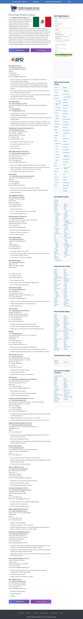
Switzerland (66, 303)
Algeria (55, 314)
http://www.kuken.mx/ (18, 239)
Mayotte (56, 292)
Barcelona (66, 299)
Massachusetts (66, 94)
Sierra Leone (66, 334)
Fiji (64, 361)
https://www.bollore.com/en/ (19, 511)
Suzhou (56, 222)
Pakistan (65, 217)
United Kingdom (67, 305)
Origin (56, 25)
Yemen (65, 256)
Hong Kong (57, 214)
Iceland (55, 301)
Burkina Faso (56, 320)
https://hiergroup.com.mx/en (19, 103)
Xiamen (56, 225)
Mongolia (65, 205)
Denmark (56, 285)
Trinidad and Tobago (68, 396)
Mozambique (66, 323)
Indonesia (56, 232)
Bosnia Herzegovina (58, 277)
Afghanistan (56, 200)
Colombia (56, 386)
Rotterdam (66, 281)
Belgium (55, 274)
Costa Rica (56, 390)
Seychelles (66, 333)
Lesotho (65, 316)
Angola (55, 316)
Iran (55, 236)
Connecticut (57, 124)
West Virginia (66, 185)
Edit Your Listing (42, 50)
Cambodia (56, 209)
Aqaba (56, 249)
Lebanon (56, 256)
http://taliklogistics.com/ (18, 262)
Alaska (55, 90)
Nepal (65, 208)
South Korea (66, 225)
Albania (55, 269)
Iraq (55, 237)
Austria (55, 272)
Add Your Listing (20, 50)
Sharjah (66, 251)
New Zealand (66, 362)
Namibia (65, 324)
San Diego (58, 107)
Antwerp (56, 276)
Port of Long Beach (58, 104)
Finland (55, 289)
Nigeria (65, 326)
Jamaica (65, 382)
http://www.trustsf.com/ (18, 197)
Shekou (56, 220)
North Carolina (66, 130)
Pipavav (56, 231)
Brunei (55, 208)
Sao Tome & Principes (68, 330)
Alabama (56, 87)
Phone (56, 50)
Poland (65, 284)
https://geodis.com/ (17, 333)
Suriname (66, 395)
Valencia (66, 300)
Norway (65, 283)
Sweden (65, 301)
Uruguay (65, 398)
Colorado (56, 121)
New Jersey (65, 122)
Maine (55, 185)
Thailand (65, 236)
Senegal (65, 331)
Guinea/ (55, 347)
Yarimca (66, 243)
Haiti (64, 379)
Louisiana (56, 182)
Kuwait (55, 252)
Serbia (65, 293)
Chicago (57, 168)
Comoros (56, 329)
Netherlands (66, 280)
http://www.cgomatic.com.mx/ (20, 533)
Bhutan (55, 206)
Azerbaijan (56, 202)
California (56, 98)
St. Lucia (65, 391)
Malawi (65, 319)
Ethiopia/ (56, 341)
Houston (66, 171)
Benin (55, 317)
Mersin (66, 241)
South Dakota (66, 159)
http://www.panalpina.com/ (18, 400)
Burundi (55, 321)
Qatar (65, 218)
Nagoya (56, 244)
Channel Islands (57, 280)
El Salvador (56, 397)
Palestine (65, 213)
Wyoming (65, 190)
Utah (64, 174)
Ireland (55, 303)
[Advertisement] (63, 69)
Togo (65, 342)
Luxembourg (66, 274)
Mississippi (65, 105)
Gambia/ (55, 344)
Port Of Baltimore (66, 91)
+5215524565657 (15, 109)
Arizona (56, 92)
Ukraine (65, 304)
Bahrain (55, 204)
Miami (57, 132)
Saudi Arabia (66, 221)
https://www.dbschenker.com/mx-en (21, 490)
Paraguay (65, 387)
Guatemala (56, 401)
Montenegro (66, 278)
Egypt (55, 336)
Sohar (65, 212)
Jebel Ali (66, 249)
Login (69, 1)
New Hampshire (66, 119)
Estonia (55, 287)
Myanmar (65, 206)
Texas (64, 164)
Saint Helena (66, 328)
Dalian (56, 212)
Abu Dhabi (66, 247)
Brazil (55, 384)
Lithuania (65, 272)
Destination (57, 29)
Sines (65, 287)
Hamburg (56, 296)
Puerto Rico (65, 147)
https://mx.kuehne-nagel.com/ (20, 468)
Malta (65, 276)
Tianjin (56, 224)
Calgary (57, 115)
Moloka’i (57, 154)
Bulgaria (55, 278)
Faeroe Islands (57, 288)
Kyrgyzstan (56, 253)
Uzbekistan (66, 252)
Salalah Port (67, 210)
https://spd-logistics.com (18, 67)
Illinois (55, 165)
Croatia (55, 281)
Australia (56, 360)
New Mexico (66, 124)
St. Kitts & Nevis (67, 390)
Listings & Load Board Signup (53, 1)
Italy (55, 305)
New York (65, 127)
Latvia (65, 270)
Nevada (65, 116)
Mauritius (65, 320)
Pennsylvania (66, 144)
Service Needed (58, 33)
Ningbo (56, 217)
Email (56, 46)
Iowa (55, 174)
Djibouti (55, 333)
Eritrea (55, 337)
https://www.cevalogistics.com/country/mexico (24, 379)
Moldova (65, 277)
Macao (56, 216)
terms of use (69, 56)
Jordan (55, 248)
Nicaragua (66, 384)
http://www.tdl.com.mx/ (18, 130)
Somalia (65, 335)
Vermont (65, 177)
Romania (65, 289)
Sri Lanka (65, 228)
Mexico (65, 383)
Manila (65, 216)
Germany (56, 293)
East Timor (56, 335)
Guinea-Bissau (57, 348)
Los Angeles (58, 101)
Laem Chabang (67, 237)
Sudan (65, 339)
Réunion (65, 288)
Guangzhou (57, 213)
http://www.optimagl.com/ (19, 289)
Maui (57, 151)
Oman (65, 209)
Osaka (56, 245)
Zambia (65, 347)
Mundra (56, 229)
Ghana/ (55, 345)
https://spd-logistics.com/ (18, 581)
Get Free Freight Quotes (19, 1)
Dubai (65, 248)
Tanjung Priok (57, 233)
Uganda (65, 345)
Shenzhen (56, 221)
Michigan (65, 99)
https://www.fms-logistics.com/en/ (21, 153)
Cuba (55, 392)
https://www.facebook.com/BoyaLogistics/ (23, 176)
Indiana (56, 171)
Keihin (56, 241)
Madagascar (66, 318)
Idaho (55, 163)
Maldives (65, 204)
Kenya (65, 315)
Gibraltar (56, 297)
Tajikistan (65, 235)
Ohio (64, 135)
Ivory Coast (56, 349)
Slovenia (65, 296)
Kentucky (56, 179)
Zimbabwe (66, 349)
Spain (65, 297)
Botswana (56, 318)
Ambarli (66, 240)
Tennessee (65, 162)
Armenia (56, 201)
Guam (55, 138)
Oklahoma (65, 138)
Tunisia (65, 343)
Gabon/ (55, 343)
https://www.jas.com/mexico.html (21, 310)
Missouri (65, 108)
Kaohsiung (66, 233)
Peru (65, 388)
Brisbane (56, 361)
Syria (65, 231)
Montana (65, 110)
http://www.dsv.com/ (17, 356)
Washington (65, 182)
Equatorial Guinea (57, 339)
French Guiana (57, 398)
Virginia (64, 179)
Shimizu (56, 247)
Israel (55, 239)
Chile (55, 385)
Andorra (55, 270)
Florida (55, 129)
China (55, 210)
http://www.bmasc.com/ (18, 218)
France (55, 291)
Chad (55, 328)
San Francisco (59, 110)
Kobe (55, 243)
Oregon (64, 141)
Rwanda (65, 327)
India (55, 227)
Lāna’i (57, 149)
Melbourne (56, 363)
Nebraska (65, 113)
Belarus (55, 273)
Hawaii (55, 140)
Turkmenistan (66, 244)
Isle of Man (56, 304)
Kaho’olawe (58, 143)
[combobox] (56, 52)
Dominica (56, 393)
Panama (65, 386)
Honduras (66, 380)
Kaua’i (57, 146)
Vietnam (65, 253)
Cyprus (55, 283)
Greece (55, 299)
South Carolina (66, 152)
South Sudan (66, 338)
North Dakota (66, 133)
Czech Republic (57, 284)
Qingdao (56, 218)
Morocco (65, 322)
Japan (55, 240)
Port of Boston (67, 97)
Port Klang (57, 259)
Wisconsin (65, 188)
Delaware (56, 127)
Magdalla (56, 228)
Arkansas (56, 95)
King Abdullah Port (68, 222)
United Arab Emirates (68, 245)
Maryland (65, 87)
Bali (55, 235)
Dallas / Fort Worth (67, 168)
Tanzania (65, 341)
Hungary (56, 300)
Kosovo (65, 269)
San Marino (66, 292)
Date (56, 20)
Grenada (56, 400)
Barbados (56, 380)
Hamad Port (67, 220)
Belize (55, 381)
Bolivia (55, 382)
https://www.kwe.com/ (18, 447)
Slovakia (65, 295)
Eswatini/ (56, 340)
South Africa (66, 337)
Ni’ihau (57, 157)
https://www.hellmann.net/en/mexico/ (22, 425)
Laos (55, 255)
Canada (56, 113)
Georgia (56, 135)
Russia (65, 291)
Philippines (66, 214)
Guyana (65, 378)
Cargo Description (58, 38)
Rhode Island (66, 149)
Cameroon (56, 322)
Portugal (65, 285)
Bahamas (56, 378)
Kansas (56, 176)
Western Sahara (67, 346)
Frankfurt (56, 295)
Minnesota (65, 102)
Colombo (66, 229)
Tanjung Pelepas (58, 260)
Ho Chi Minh (67, 255)
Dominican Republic (58, 394)
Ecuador (55, 396)
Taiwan (65, 232)
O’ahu (57, 160)
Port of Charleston (66, 156)
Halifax (57, 118)
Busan (65, 227)
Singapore (66, 224)
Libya (65, 273)
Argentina (56, 377)
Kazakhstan (56, 251)
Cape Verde (56, 324)
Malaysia (56, 257)
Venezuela (66, 399)
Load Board (35, 1)
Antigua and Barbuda (58, 376)
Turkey (65, 239)
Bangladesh (56, 205)
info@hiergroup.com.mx (18, 110)
